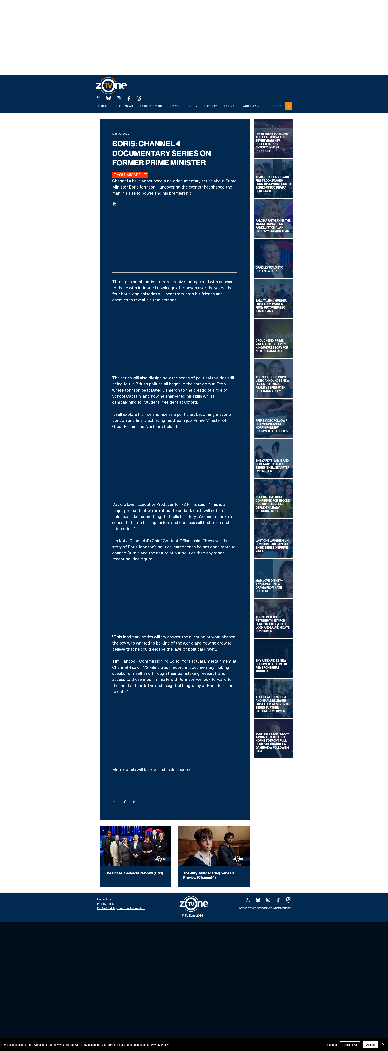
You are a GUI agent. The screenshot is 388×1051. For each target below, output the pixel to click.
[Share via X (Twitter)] (124, 801)
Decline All (350, 1045)
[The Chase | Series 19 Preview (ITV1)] (135, 846)
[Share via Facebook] (114, 801)
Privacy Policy (160, 1045)
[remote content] (174, 339)
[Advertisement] (73, 9)
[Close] (383, 1044)
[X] (98, 98)
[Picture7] (128, 98)
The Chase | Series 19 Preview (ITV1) (134, 873)
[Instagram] (118, 98)
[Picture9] (138, 98)
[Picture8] (108, 98)
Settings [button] (332, 1045)
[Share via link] (134, 801)
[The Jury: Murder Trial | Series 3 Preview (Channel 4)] (214, 846)
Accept (370, 1045)
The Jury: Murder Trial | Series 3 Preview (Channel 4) (208, 875)
